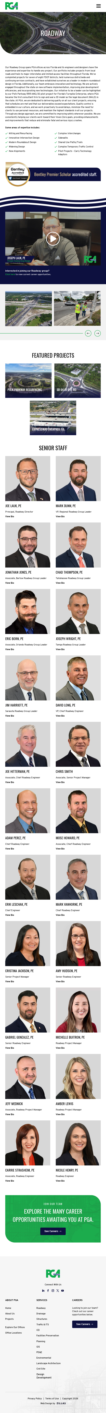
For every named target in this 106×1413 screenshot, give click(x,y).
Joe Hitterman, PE (17, 771)
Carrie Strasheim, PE (19, 1170)
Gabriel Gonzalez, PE (19, 1037)
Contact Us (13, 94)
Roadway (41, 1308)
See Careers (51, 1231)
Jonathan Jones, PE (18, 572)
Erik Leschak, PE (16, 904)
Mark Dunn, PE (66, 505)
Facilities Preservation (47, 1335)
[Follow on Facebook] (48, 1290)
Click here (10, 274)
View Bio (9, 516)
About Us (10, 1313)
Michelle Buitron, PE (70, 1037)
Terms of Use (52, 1398)
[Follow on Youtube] (62, 1290)
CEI (38, 1330)
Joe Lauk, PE (13, 505)
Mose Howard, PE (68, 837)
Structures (41, 1319)
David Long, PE (65, 704)
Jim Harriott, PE (16, 704)
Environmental (43, 1358)
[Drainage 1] (28, 325)
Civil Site (40, 1369)
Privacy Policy (35, 1398)
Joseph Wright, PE (68, 638)
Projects (9, 1319)
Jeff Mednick (14, 1103)
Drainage (41, 1313)
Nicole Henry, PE (67, 1170)
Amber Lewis (64, 1103)
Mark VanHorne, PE (69, 904)
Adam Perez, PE (15, 837)
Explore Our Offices (15, 1327)
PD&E (39, 1352)
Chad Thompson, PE (69, 572)
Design (40, 1374)
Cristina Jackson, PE (19, 970)
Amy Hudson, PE (66, 970)
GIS (38, 1347)
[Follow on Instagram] (53, 1290)
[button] (88, 333)
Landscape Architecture (48, 1363)
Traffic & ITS (42, 1324)
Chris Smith (64, 771)
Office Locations (13, 1333)
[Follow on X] (57, 1290)
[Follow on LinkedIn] (43, 1290)
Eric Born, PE (14, 638)
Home (8, 1308)
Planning (40, 1341)
